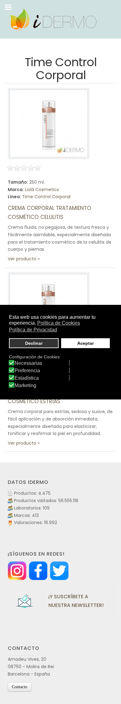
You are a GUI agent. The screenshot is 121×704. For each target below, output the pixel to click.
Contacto (19, 687)
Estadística (27, 378)
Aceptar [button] (85, 343)
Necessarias (28, 363)
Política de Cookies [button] (58, 323)
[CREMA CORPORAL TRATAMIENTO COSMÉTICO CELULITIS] (49, 123)
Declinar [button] (34, 343)
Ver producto (22, 259)
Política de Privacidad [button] (33, 329)
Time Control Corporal (46, 197)
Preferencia (27, 370)
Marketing (25, 385)
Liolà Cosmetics (42, 189)
